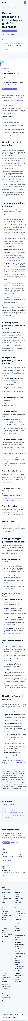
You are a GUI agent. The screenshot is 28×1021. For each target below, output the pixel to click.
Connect (4, 908)
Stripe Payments (6, 703)
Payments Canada (6, 498)
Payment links (5, 926)
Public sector (18, 937)
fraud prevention (16, 345)
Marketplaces (18, 911)
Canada (18, 209)
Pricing (3, 894)
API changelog (18, 964)
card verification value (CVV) (17, 447)
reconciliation (17, 530)
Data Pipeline (5, 911)
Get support (5, 1003)
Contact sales (14, 842)
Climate (4, 906)
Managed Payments (7, 924)
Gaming (17, 923)
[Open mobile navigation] (25, 2)
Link (3, 923)
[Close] (25, 1014)
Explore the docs (6, 875)
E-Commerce (18, 902)
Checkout (4, 904)
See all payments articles (8, 804)
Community (5, 981)
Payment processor (9, 474)
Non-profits (18, 933)
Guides (4, 975)
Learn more (5, 49)
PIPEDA (6, 610)
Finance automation (19, 906)
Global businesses (19, 908)
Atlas (3, 896)
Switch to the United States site (10, 1017)
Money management (20, 913)
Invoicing (4, 919)
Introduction (5, 68)
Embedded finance (19, 904)
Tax (3, 938)
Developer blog (18, 970)
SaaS (16, 917)
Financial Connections (7, 915)
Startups (17, 896)
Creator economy (19, 921)
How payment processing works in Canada (12, 80)
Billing (3, 900)
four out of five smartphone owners (16, 269)
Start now (5, 842)
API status (17, 962)
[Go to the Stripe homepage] (3, 887)
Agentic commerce (19, 898)
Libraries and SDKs (19, 966)
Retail (16, 939)
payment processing (19, 100)
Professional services (20, 935)
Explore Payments (6, 860)
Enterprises (18, 894)
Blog (3, 979)
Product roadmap (19, 975)
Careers (17, 977)
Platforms (17, 915)
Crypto (3, 909)
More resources (6, 7)
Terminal (4, 940)
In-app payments (19, 909)
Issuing (3, 921)
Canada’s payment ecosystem (9, 71)
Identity (4, 917)
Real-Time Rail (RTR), (20, 191)
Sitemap (4, 993)
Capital (3, 902)
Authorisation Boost (7, 898)
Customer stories (6, 977)
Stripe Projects (18, 968)
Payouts (4, 930)
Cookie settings (6, 995)
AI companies (18, 919)
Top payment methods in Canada (10, 73)
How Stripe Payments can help (9, 85)
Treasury (4, 941)
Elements (4, 913)
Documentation (18, 958)
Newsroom (17, 979)
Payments (16, 7)
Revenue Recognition (7, 934)
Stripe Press (18, 981)
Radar (3, 932)
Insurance (17, 928)
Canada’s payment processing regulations (12, 82)
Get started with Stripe (9, 31)
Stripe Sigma (5, 936)
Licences (4, 992)
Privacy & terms (6, 986)
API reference (18, 960)
